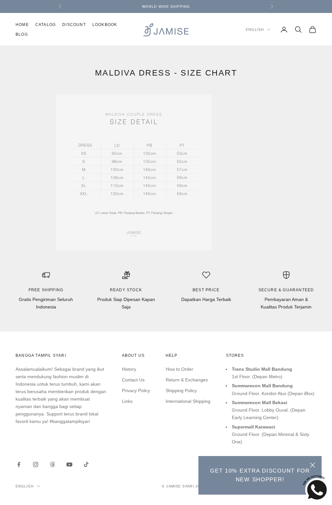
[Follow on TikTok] (86, 464)
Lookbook (104, 24)
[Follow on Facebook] (19, 464)
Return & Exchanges (187, 379)
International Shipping (188, 401)
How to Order (179, 369)
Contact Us (133, 379)
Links (127, 401)
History (129, 369)
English (255, 29)
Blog (22, 34)
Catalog (45, 24)
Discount (74, 24)
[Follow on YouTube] (69, 464)
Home (22, 24)
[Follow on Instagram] (35, 464)
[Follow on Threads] (52, 464)
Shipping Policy (181, 390)
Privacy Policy (136, 390)
